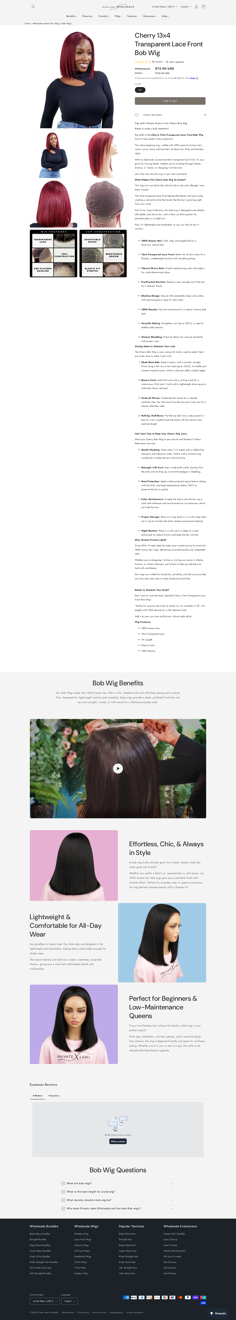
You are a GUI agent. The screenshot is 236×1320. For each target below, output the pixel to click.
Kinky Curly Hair (127, 1262)
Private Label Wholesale (48, 1312)
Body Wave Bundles (40, 1233)
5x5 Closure (170, 1267)
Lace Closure (170, 1239)
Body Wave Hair (127, 1233)
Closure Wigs (81, 1245)
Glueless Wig (81, 1233)
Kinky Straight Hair (128, 1256)
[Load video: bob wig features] (118, 768)
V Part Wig (80, 1267)
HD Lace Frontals (172, 1256)
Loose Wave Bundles (40, 1250)
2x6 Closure (170, 1262)
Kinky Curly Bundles (40, 1256)
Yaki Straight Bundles (41, 1273)
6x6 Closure (170, 1273)
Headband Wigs (82, 1256)
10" (140, 90)
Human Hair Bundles (174, 1233)
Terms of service (99, 1312)
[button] (33, 6)
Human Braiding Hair (175, 1250)
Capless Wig (81, 1273)
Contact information (135, 1312)
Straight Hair (125, 1239)
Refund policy (68, 1312)
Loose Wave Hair (128, 1250)
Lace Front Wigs (82, 1239)
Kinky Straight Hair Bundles (44, 1262)
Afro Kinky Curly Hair (41, 1267)
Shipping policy (116, 1312)
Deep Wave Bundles (40, 1245)
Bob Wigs (66, 23)
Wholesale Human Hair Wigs (46, 23)
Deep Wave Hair (127, 1245)
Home (27, 23)
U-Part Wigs (80, 1262)
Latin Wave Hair (127, 1273)
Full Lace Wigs (82, 1250)
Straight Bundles (38, 1239)
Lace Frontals (170, 1245)
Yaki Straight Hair (128, 1267)
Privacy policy (83, 1312)
